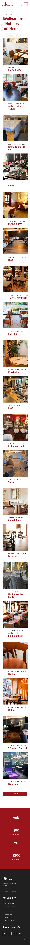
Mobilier (11, 15)
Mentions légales (11, 891)
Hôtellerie (8, 915)
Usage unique (9, 920)
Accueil (5, 15)
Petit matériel (9, 912)
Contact (8, 888)
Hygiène (7, 917)
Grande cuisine (10, 906)
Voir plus (15, 793)
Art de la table (10, 903)
